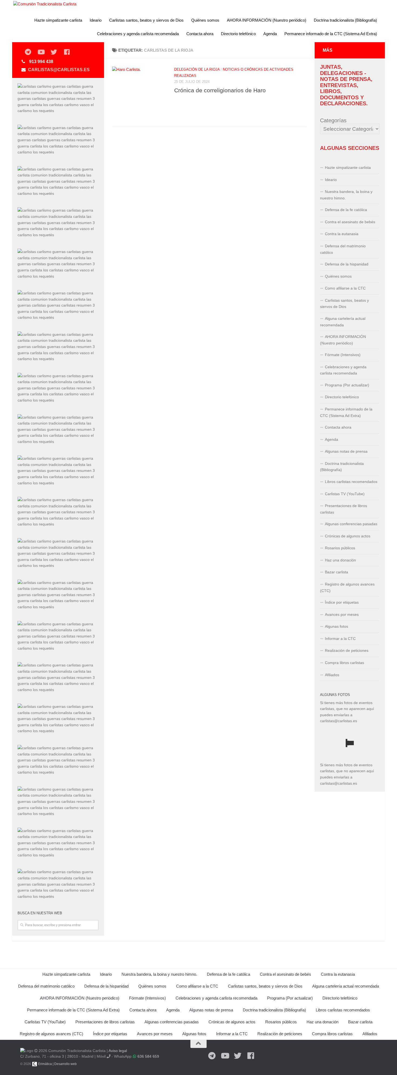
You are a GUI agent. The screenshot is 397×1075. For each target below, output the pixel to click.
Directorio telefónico (238, 33)
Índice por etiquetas (342, 602)
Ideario (96, 20)
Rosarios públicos (340, 548)
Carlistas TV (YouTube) (345, 494)
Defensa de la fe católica (346, 210)
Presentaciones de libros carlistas (343, 509)
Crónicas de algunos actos (347, 536)
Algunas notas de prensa (346, 451)
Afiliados (332, 675)
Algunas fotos (336, 626)
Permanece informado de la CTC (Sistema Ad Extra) (330, 33)
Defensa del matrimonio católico (343, 249)
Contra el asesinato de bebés (350, 222)
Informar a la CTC (340, 638)
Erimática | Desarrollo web (57, 1064)
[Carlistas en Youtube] (40, 52)
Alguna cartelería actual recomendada (342, 321)
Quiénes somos (205, 20)
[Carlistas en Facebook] (66, 52)
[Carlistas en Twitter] (53, 52)
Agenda (270, 33)
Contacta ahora (199, 33)
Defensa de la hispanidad (346, 264)
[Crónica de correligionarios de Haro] (139, 94)
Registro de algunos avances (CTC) (347, 587)
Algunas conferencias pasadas (351, 524)
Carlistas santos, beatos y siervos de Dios (146, 20)
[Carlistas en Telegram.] (27, 52)
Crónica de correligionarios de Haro (220, 90)
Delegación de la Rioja (197, 69)
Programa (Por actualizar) (347, 385)
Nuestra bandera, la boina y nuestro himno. (346, 194)
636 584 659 (148, 1056)
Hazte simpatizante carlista (58, 20)
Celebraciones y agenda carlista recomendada (138, 33)
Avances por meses (342, 614)
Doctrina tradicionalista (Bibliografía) (345, 20)
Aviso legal (118, 1050)
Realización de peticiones (346, 650)
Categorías (333, 120)
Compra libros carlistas (344, 662)
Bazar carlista (336, 572)
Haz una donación (340, 560)
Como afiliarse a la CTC (345, 288)
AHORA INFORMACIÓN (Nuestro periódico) (266, 20)
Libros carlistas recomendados (351, 481)
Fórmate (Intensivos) (343, 355)
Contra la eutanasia (341, 234)
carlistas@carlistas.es (59, 69)
